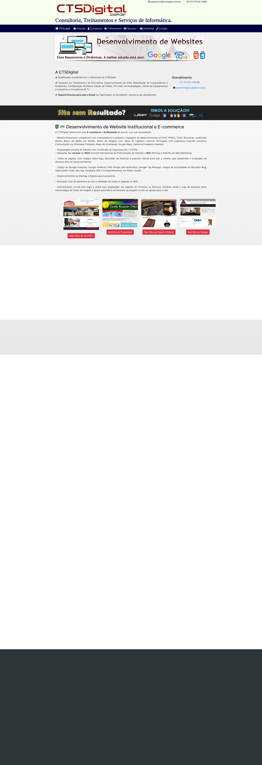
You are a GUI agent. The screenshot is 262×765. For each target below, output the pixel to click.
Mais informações (52, 398)
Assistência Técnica (114, 660)
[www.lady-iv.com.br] (162, 276)
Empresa (80, 28)
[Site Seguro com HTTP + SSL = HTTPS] (149, 343)
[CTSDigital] (91, 9)
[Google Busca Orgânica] (175, 715)
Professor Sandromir (173, 701)
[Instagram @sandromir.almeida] (164, 676)
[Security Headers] (136, 724)
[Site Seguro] (59, 724)
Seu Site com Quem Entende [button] (159, 232)
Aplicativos (115, 663)
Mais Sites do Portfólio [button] (81, 235)
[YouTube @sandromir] (130, 676)
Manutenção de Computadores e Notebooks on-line (153, 660)
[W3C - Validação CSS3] (98, 715)
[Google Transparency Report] (175, 724)
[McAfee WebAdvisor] (117, 734)
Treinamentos (114, 28)
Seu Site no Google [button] (198, 232)
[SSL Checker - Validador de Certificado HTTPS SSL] (98, 724)
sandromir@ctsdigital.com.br (166, 1)
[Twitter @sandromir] (92, 676)
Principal (64, 28)
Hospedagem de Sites (134, 663)
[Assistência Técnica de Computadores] (156, 380)
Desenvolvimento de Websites (91, 663)
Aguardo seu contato (145, 308)
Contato (162, 28)
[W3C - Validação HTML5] (59, 715)
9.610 (109, 692)
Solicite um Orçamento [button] (120, 232)
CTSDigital (152, 701)
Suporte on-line (66, 663)
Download (148, 28)
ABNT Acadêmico (176, 663)
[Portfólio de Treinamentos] (78, 559)
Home (47, 660)
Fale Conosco (156, 667)
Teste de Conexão (94, 667)
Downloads (141, 667)
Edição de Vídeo (156, 663)
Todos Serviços (114, 667)
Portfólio (128, 667)
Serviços (97, 660)
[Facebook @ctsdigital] (53, 676)
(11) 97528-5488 (198, 1)
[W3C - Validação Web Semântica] (137, 715)
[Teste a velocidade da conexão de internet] (64, 620)
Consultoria (96, 28)
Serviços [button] (131, 28)
